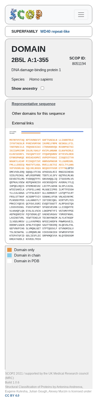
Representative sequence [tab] (33, 104)
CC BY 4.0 (12, 395)
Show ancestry (24, 88)
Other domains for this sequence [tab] (38, 114)
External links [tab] (23, 123)
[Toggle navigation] (81, 15)
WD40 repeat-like (55, 31)
